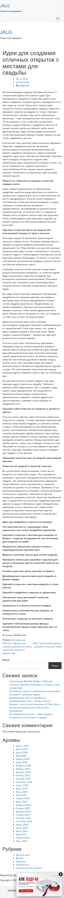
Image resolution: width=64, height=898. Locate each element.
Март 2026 (21, 762)
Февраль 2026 (23, 765)
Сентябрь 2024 (24, 821)
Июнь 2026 (22, 752)
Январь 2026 (23, 768)
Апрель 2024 (23, 837)
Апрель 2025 (23, 798)
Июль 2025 (22, 788)
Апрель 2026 (23, 759)
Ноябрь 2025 (23, 775)
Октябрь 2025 (23, 778)
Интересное (19, 639)
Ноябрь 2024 (23, 814)
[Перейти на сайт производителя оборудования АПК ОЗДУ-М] (39, 884)
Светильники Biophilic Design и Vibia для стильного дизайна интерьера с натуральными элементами (34, 684)
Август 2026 (22, 745)
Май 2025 (21, 795)
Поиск (6, 659)
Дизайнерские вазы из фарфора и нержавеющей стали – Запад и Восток (30, 699)
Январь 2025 (23, 808)
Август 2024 (22, 824)
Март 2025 (21, 801)
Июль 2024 (22, 827)
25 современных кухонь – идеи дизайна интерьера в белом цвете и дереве (30, 715)
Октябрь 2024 (23, 818)
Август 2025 (22, 785)
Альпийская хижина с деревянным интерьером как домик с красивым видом (34, 692)
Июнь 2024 (22, 831)
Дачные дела (23, 854)
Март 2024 (21, 841)
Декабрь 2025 (23, 772)
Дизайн (20, 858)
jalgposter (24, 85)
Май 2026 (21, 755)
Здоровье (21, 861)
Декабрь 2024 (23, 811)
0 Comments (22, 82)
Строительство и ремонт (29, 867)
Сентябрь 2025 (24, 782)
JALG (5, 5)
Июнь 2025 (22, 791)
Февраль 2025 (23, 804)
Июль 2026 (22, 749)
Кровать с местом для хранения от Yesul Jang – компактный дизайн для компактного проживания (35, 707)
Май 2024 (21, 834)
